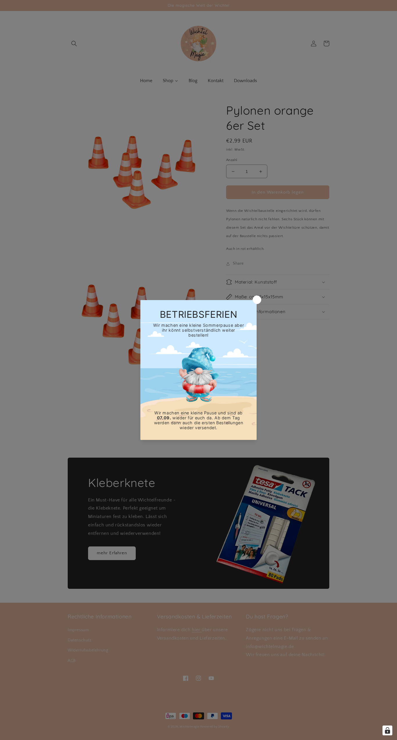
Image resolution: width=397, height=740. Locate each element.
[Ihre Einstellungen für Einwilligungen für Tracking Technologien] (387, 730)
